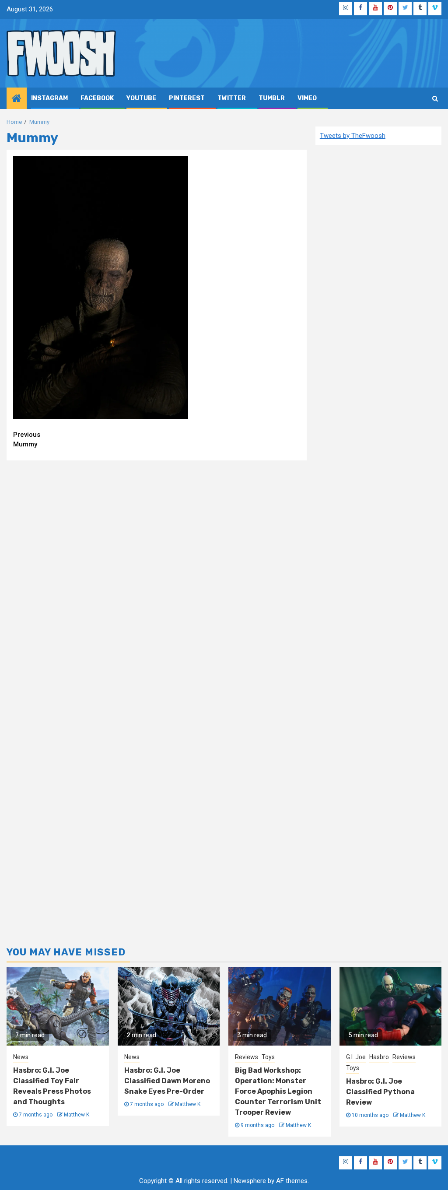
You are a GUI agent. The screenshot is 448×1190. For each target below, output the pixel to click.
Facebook (97, 98)
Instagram (49, 98)
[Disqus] (157, 579)
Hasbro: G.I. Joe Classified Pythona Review (380, 1091)
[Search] (435, 98)
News (20, 1056)
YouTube (141, 98)
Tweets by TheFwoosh (352, 136)
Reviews (246, 1056)
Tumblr (272, 98)
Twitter (231, 98)
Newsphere (250, 1181)
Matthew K (76, 1115)
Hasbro (379, 1056)
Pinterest (187, 98)
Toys (268, 1056)
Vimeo (307, 98)
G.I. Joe (356, 1056)
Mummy (26, 440)
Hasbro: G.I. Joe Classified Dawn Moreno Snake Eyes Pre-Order (167, 1080)
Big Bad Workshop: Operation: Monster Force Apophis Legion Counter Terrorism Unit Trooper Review (278, 1091)
